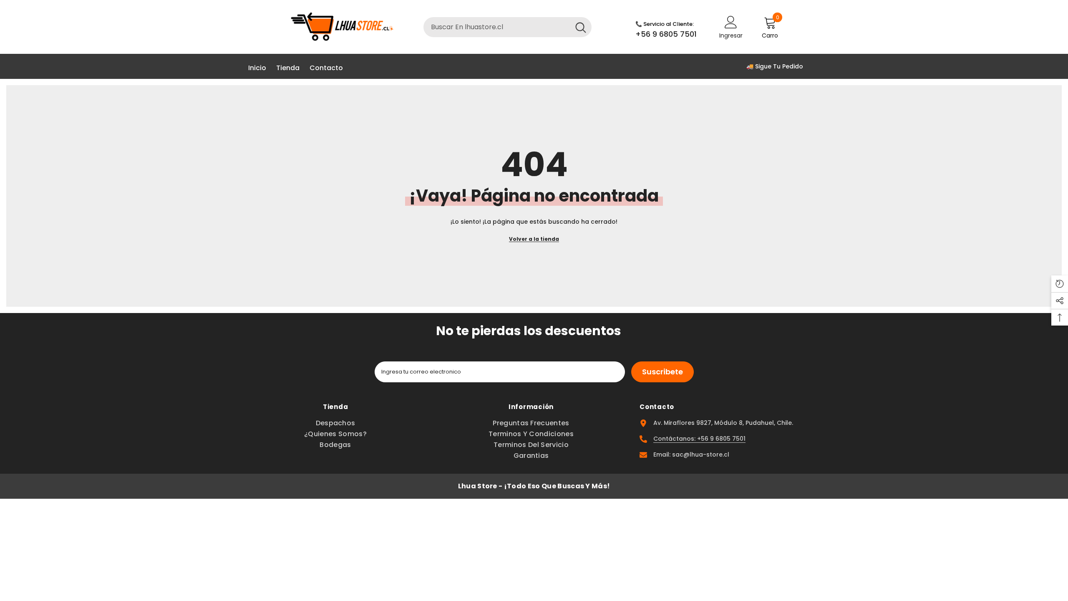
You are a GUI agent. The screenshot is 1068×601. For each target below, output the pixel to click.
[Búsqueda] (507, 27)
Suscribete (662, 371)
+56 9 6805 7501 (666, 34)
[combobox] (496, 27)
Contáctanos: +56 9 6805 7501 (699, 438)
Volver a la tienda (534, 238)
